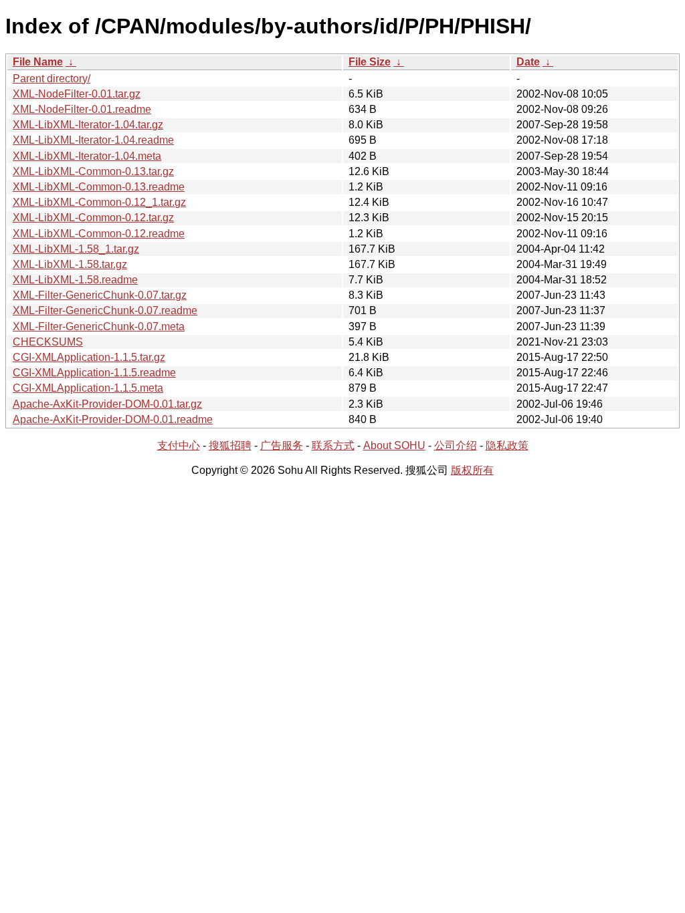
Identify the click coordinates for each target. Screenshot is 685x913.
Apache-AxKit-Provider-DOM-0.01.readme (113, 419)
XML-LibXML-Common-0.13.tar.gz (93, 171)
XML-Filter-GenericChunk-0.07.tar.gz (100, 295)
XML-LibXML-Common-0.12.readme (99, 233)
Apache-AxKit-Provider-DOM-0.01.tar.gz (107, 404)
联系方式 (333, 445)
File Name (38, 62)
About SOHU (394, 445)
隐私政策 (507, 445)
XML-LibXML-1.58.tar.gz (70, 264)
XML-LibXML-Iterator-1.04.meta (87, 156)
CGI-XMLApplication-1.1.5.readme (94, 372)
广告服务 (281, 445)
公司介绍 (455, 445)
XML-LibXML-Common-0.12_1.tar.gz (99, 202)
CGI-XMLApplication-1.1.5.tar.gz (89, 357)
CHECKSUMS (48, 342)
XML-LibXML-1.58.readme (75, 279)
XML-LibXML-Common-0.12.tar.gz (93, 217)
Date (528, 62)
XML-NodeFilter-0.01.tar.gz (76, 94)
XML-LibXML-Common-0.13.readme (99, 186)
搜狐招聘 (230, 445)
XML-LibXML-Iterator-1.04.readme (93, 140)
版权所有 (472, 470)
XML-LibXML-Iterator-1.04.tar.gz (88, 124)
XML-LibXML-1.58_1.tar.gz (76, 249)
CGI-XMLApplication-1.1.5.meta (88, 388)
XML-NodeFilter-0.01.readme (82, 109)
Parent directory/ (51, 78)
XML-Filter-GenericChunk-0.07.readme (105, 310)
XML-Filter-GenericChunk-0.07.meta (99, 326)
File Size (370, 62)
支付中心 (178, 445)
